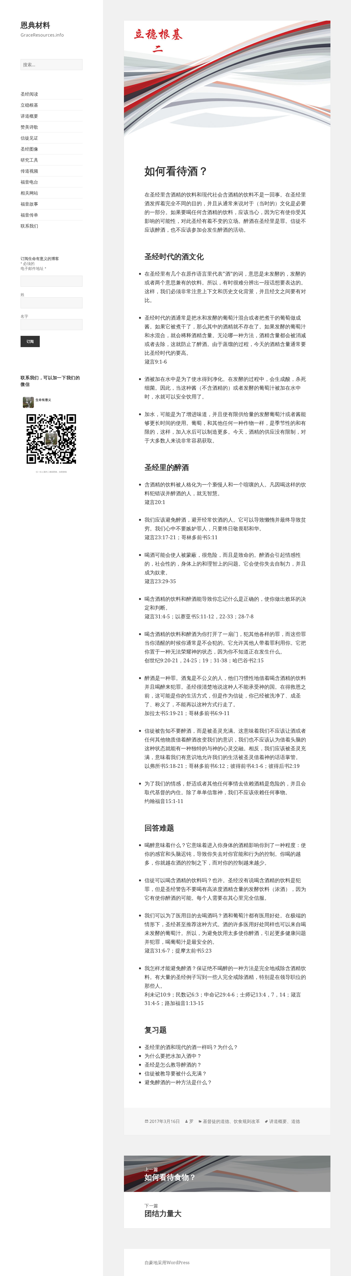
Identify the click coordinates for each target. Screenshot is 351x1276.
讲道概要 (29, 116)
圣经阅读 (29, 94)
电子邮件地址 (33, 268)
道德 (295, 1121)
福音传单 (29, 215)
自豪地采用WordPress (167, 1263)
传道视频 (29, 171)
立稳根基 (29, 105)
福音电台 (29, 182)
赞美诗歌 (29, 127)
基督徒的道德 (216, 1121)
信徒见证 (29, 138)
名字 (24, 316)
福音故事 (29, 204)
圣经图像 (29, 149)
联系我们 (29, 226)
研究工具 (29, 160)
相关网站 (29, 193)
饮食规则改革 (247, 1121)
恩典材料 (35, 25)
